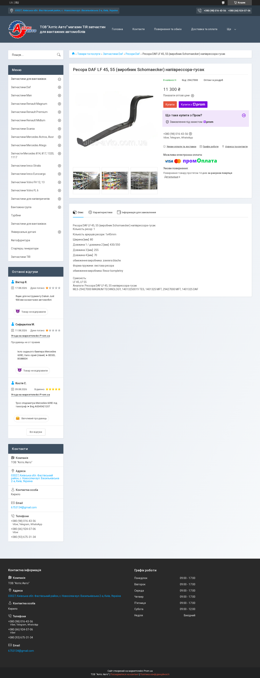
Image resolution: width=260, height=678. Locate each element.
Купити (170, 104)
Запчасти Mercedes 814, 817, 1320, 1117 (32, 155)
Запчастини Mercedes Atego (28, 145)
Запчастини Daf (113, 53)
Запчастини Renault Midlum (28, 120)
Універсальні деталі (23, 231)
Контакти (138, 29)
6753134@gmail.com (24, 507)
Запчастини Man (21, 95)
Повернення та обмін (168, 29)
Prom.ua (148, 671)
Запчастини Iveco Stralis (26, 165)
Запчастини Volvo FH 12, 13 (28, 182)
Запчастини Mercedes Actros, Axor (32, 136)
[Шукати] (58, 54)
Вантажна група (21, 207)
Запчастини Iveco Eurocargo (28, 173)
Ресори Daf (133, 53)
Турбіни (16, 215)
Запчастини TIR (20, 256)
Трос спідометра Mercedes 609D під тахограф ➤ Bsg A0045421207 (36, 405)
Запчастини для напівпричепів (30, 198)
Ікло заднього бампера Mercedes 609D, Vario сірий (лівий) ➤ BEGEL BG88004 (37, 355)
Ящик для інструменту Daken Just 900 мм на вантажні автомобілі (35, 298)
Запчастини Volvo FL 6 (24, 190)
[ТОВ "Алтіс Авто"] (22, 29)
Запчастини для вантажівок (28, 78)
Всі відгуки (36, 431)
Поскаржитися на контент (125, 674)
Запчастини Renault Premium (29, 111)
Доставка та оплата (204, 29)
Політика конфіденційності (154, 674)
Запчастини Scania (23, 128)
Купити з (186, 104)
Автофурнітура (20, 240)
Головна (117, 29)
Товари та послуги (88, 53)
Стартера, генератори (24, 248)
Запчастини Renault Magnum (29, 103)
